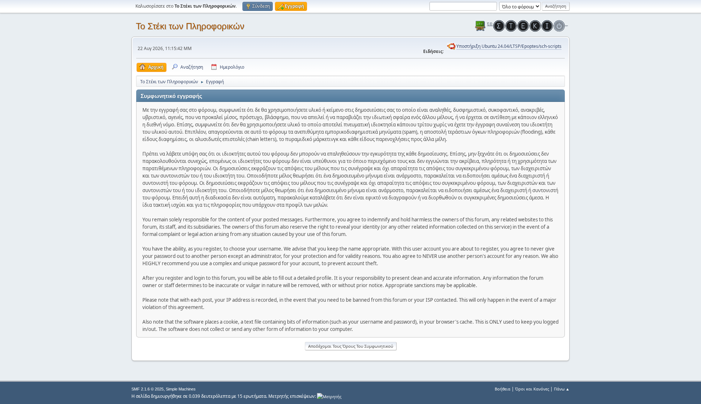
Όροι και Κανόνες (532, 389)
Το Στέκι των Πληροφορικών (190, 26)
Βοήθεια (502, 389)
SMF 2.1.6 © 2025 (147, 389)
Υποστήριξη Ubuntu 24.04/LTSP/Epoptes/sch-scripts (509, 46)
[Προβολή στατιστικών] (329, 396)
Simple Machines (181, 389)
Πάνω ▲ (562, 389)
